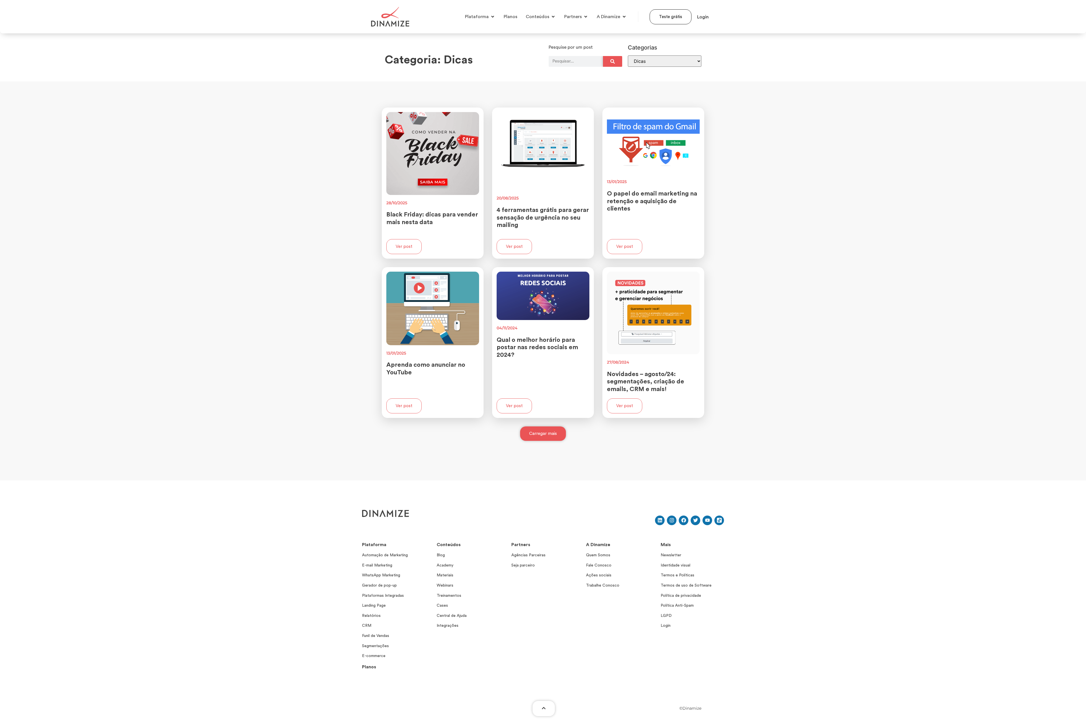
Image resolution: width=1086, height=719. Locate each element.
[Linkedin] (660, 520)
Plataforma (374, 544)
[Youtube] (707, 520)
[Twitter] (695, 520)
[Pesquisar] (612, 61)
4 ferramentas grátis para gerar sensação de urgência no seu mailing (543, 217)
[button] (543, 433)
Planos (369, 667)
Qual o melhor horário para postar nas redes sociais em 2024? (537, 347)
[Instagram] (671, 520)
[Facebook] (683, 520)
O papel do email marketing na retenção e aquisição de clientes (652, 201)
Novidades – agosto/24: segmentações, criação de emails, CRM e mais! (645, 381)
